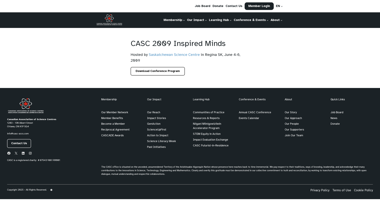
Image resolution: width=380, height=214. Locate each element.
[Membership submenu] (184, 20)
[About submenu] (281, 20)
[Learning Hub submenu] (230, 20)
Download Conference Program (159, 72)
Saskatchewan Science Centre (174, 55)
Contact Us (19, 143)
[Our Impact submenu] (206, 20)
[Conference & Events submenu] (267, 20)
